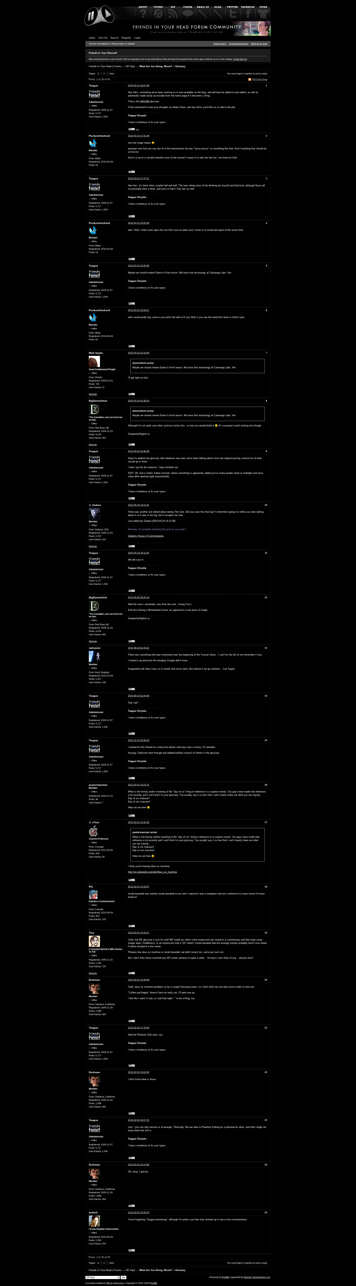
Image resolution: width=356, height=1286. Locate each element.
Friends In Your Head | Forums (105, 66)
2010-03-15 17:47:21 (138, 178)
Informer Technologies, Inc (257, 1277)
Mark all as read (259, 43)
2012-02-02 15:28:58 (138, 980)
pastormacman (98, 784)
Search (114, 37)
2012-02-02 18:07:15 (138, 1120)
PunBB (225, 1277)
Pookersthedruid (99, 135)
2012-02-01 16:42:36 (138, 822)
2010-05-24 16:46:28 (138, 451)
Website (93, 394)
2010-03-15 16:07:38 (138, 85)
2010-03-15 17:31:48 (138, 136)
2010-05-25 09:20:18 (138, 597)
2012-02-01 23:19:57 (138, 886)
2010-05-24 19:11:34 (138, 505)
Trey (91, 932)
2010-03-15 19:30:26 (138, 265)
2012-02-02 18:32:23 (138, 1212)
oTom (95, 822)
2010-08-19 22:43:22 (138, 648)
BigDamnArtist (98, 400)
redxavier (94, 647)
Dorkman (94, 979)
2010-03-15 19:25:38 (138, 223)
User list (103, 37)
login (239, 73)
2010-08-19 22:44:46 (138, 695)
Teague (93, 85)
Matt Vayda (96, 352)
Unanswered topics (238, 43)
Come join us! (240, 59)
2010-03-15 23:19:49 (138, 353)
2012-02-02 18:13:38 (138, 1164)
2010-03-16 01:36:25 (138, 400)
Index (92, 37)
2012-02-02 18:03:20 (138, 1072)
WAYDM (144, 101)
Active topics (219, 43)
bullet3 (93, 1212)
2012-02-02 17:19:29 (138, 1027)
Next (111, 73)
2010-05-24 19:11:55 (138, 553)
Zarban (96, 505)
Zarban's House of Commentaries (146, 536)
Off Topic (130, 66)
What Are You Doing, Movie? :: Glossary (162, 66)
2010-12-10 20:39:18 (138, 740)
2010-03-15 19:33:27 (138, 310)
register (249, 73)
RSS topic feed (259, 79)
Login (137, 37)
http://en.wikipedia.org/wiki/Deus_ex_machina (152, 872)
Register (126, 37)
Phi (91, 886)
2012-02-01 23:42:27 (138, 932)
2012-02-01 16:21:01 (138, 785)
